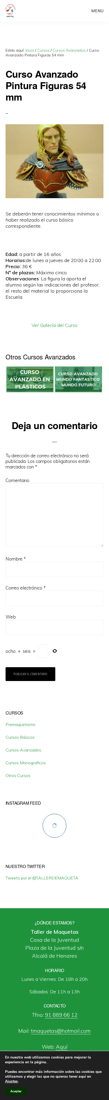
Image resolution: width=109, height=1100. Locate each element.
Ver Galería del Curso (54, 325)
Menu (97, 10)
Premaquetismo (20, 724)
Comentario (17, 480)
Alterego (22, 10)
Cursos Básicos (20, 737)
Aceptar (16, 1091)
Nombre (16, 559)
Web (11, 617)
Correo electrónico (26, 588)
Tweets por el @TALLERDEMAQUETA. (42, 878)
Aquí (61, 1046)
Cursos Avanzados (23, 750)
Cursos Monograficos (26, 762)
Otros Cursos (18, 775)
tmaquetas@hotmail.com (61, 1030)
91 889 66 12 (61, 1014)
